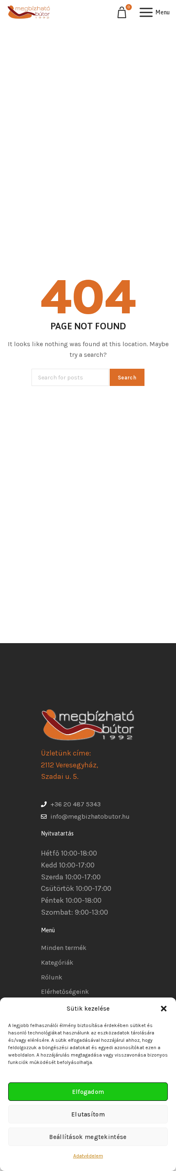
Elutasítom (88, 1114)
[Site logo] (28, 12)
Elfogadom (88, 1092)
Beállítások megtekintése (87, 1137)
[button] (164, 1008)
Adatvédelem (88, 1156)
